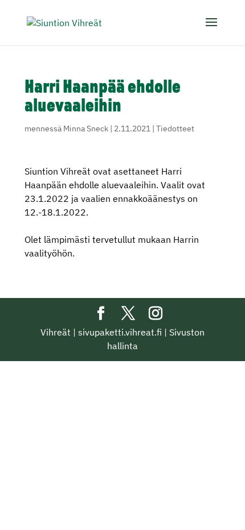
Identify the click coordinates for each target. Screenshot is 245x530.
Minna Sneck (85, 128)
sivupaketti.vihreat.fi (120, 332)
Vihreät (55, 332)
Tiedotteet (175, 128)
